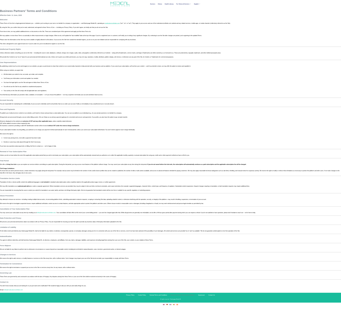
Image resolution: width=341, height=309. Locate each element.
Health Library (169, 4)
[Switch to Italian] (174, 304)
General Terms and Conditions (158, 295)
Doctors (152, 4)
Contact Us (211, 295)
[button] (197, 4)
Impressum (201, 295)
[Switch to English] (163, 304)
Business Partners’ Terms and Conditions (183, 295)
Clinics (160, 4)
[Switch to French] (170, 304)
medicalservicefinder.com (112, 23)
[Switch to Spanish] (177, 304)
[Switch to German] (167, 304)
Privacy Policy (130, 295)
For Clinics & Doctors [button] (182, 4)
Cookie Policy (142, 295)
